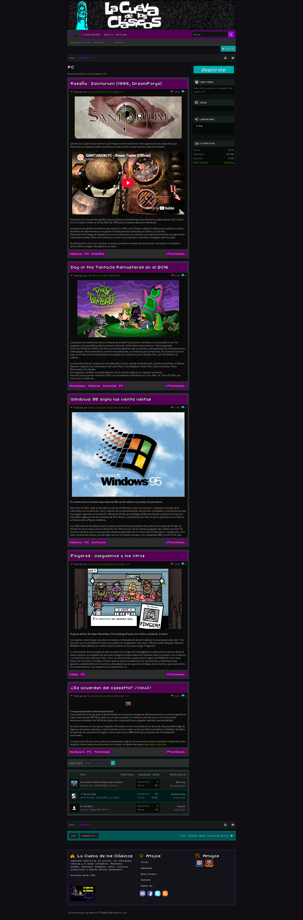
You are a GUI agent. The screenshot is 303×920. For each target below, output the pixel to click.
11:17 (126, 696)
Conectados (207, 82)
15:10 (126, 407)
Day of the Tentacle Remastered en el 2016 (120, 267)
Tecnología (102, 751)
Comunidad (91, 34)
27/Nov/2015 (102, 275)
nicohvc (92, 91)
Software (99, 542)
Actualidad (77, 385)
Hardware (77, 751)
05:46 (117, 275)
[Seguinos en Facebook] (150, 896)
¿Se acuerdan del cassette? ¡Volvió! (111, 687)
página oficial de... (158, 744)
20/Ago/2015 (112, 564)
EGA (73, 835)
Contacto (192, 835)
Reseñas (98, 253)
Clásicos (76, 253)
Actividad (99, 42)
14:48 (127, 564)
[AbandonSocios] (199, 866)
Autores (119, 42)
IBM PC (106, 809)
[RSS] (165, 896)
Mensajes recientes (80, 42)
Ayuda (202, 835)
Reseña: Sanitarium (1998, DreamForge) (116, 83)
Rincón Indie (90, 794)
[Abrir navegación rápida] (225, 58)
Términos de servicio (218, 835)
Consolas (109, 385)
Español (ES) (88, 835)
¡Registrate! (213, 69)
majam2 (84, 809)
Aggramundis (86, 785)
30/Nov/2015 (105, 91)
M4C (90, 275)
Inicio (74, 34)
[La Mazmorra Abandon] (209, 866)
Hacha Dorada (95, 407)
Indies (74, 674)
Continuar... (178, 253)
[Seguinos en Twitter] (157, 896)
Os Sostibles (86, 806)
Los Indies (114, 797)
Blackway (180, 782)
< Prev (87, 763)
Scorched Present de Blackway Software (101, 782)
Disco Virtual (115, 34)
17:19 (120, 91)
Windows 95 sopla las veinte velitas (111, 399)
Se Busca (112, 785)
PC (87, 253)
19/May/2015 (112, 696)
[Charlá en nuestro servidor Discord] (142, 896)
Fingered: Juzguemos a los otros (108, 555)
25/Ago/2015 (112, 407)
